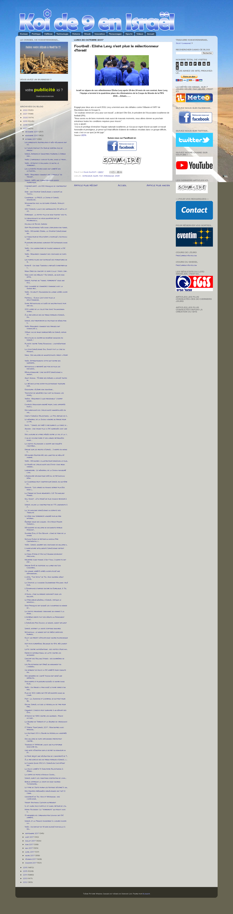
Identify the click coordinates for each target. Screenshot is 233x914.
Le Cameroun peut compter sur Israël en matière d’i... (46, 482)
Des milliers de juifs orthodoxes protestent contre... (43, 740)
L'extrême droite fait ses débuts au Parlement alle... (44, 618)
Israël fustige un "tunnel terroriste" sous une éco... (45, 281)
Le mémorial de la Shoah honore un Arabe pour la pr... (45, 420)
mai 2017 (29, 848)
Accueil (150, 34)
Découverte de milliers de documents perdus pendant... (43, 528)
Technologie (62, 34)
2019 (25, 121)
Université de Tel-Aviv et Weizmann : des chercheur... (42, 797)
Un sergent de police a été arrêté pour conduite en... (45, 671)
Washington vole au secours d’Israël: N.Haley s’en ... (44, 204)
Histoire (76, 34)
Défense (48, 34)
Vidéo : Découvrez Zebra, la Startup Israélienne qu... (45, 232)
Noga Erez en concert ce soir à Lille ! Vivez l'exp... (46, 271)
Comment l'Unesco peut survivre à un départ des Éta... (45, 711)
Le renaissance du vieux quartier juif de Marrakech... (42, 219)
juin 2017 (29, 844)
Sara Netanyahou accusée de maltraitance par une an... (45, 304)
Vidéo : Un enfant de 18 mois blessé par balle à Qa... (45, 828)
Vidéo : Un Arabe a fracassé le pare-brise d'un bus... (45, 688)
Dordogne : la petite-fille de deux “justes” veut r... (46, 214)
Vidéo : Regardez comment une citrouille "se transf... (43, 175)
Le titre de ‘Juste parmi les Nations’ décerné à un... (46, 787)
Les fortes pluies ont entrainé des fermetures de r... (46, 260)
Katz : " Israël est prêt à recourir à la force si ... (46, 425)
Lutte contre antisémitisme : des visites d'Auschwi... (46, 649)
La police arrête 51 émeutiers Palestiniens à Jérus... (44, 770)
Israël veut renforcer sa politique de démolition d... (45, 321)
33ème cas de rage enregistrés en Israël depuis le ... (45, 333)
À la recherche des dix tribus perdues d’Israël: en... (45, 316)
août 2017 (29, 837)
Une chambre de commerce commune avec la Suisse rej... (44, 287)
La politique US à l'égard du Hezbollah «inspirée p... (46, 734)
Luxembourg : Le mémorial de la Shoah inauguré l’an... (45, 471)
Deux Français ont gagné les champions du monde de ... (46, 606)
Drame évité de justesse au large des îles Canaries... (43, 566)
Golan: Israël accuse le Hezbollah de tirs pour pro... (45, 705)
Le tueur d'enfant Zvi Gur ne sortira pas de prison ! (44, 149)
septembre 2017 (32, 833)
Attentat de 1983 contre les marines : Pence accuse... (44, 717)
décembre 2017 (32, 131)
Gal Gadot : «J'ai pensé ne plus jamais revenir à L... (46, 500)
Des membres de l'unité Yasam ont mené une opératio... (43, 677)
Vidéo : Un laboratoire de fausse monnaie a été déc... (45, 249)
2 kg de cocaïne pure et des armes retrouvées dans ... (44, 439)
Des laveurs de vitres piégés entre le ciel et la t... (46, 434)
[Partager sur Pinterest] (121, 172)
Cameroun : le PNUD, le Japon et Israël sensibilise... (42, 198)
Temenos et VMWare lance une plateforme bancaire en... (43, 745)
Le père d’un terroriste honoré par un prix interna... (43, 517)
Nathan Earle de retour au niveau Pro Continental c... (41, 540)
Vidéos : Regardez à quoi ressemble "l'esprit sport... (44, 399)
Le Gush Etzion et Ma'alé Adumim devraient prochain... (43, 555)
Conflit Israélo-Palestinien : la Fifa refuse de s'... (46, 416)
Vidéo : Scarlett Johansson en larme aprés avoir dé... (46, 293)
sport (117, 176)
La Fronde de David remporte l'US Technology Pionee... (45, 494)
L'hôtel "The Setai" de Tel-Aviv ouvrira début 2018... (44, 578)
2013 (25, 878)
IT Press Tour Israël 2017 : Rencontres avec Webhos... (44, 728)
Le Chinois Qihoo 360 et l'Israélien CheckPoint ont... (45, 764)
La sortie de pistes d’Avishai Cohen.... (40, 774)
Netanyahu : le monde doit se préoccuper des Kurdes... (44, 633)
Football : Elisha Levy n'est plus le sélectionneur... (40, 298)
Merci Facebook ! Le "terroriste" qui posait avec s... (45, 810)
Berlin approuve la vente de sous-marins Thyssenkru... (42, 782)
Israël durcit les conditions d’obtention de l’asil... (45, 778)
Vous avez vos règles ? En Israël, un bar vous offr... (44, 276)
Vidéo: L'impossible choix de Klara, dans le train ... (46, 159)
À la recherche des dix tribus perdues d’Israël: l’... (46, 759)
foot (101, 176)
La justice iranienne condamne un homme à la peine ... (44, 612)
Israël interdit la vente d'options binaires (43, 628)
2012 (25, 882)
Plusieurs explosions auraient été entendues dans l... (46, 243)
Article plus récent (86, 185)
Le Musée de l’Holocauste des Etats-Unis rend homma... (45, 465)
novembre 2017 (32, 135)
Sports (129, 34)
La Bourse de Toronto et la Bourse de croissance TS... (46, 722)
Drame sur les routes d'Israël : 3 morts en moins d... (46, 450)
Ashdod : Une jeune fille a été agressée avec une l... (46, 429)
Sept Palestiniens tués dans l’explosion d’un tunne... (46, 227)
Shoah (87, 34)
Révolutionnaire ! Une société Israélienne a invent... (43, 373)
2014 (25, 875)
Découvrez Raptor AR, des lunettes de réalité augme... (44, 456)
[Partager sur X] (115, 172)
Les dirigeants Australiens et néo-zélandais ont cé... (46, 143)
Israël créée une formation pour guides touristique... (42, 181)
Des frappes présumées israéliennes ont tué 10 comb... (45, 792)
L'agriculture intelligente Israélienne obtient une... (44, 549)
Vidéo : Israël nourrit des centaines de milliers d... (46, 544)
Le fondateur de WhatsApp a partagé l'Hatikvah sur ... (46, 238)
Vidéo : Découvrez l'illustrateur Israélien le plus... (46, 461)
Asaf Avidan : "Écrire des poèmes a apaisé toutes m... (46, 379)
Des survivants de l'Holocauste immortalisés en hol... (45, 411)
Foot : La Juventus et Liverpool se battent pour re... (45, 700)
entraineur (87, 176)
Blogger (146, 893)
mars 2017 (30, 855)
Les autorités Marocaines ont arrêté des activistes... (43, 170)
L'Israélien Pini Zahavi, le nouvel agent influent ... (46, 624)
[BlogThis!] (113, 172)
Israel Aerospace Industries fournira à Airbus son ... (45, 155)
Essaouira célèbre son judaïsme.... (39, 389)
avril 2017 (30, 852)
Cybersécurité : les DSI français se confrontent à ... (46, 187)
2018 (25, 125)
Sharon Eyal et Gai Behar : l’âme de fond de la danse (45, 534)
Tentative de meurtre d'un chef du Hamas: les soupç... (44, 394)
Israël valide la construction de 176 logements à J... (46, 505)
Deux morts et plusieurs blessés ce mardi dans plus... (45, 682)
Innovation (100, 34)
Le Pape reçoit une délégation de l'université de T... (46, 756)
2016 (25, 867)
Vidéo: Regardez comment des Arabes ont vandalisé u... (42, 327)
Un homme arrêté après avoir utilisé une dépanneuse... (42, 572)
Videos (140, 34)
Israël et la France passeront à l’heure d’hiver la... (45, 822)
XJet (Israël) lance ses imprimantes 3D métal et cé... (46, 210)
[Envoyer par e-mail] (110, 172)
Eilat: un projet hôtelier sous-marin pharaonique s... (46, 639)
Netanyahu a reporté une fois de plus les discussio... (42, 367)
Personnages (115, 34)
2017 (25, 128)
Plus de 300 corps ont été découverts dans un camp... (45, 694)
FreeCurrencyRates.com (186, 255)
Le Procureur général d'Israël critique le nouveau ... (43, 601)
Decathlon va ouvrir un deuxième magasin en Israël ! (44, 339)
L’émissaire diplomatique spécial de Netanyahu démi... (45, 477)
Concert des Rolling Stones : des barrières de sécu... (44, 659)
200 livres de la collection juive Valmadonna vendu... (44, 310)
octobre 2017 (31, 139)
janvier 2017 (31, 863)
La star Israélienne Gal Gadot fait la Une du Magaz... (45, 350)
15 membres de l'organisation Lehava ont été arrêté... (44, 816)
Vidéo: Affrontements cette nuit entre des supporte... (43, 361)
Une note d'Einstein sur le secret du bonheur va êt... (45, 751)
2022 (25, 110)
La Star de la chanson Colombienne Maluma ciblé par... (46, 583)
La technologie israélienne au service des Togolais (43, 511)
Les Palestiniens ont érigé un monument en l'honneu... (43, 665)
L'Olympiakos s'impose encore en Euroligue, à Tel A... (46, 589)
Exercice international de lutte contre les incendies (43, 654)
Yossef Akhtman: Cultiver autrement (40, 802)
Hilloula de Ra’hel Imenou (36, 224)
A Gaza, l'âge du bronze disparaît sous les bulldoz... (43, 595)
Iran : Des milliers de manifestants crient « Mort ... (46, 356)
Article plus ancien (158, 185)
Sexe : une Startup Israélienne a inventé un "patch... (43, 192)
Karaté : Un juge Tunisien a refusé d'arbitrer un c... (46, 266)
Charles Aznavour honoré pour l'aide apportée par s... (45, 405)
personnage (109, 176)
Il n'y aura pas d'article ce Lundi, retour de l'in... (46, 806)
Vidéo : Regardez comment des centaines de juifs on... (45, 255)
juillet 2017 (30, 841)
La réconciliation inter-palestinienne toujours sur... (45, 384)
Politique (36, 34)
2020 (25, 117)
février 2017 (31, 859)
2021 (25, 113)
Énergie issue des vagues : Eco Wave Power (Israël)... (43, 523)
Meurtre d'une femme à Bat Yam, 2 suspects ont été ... (45, 560)
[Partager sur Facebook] (118, 172)
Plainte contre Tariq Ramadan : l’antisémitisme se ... (45, 344)
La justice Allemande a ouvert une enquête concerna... (43, 444)
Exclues (24, 34)
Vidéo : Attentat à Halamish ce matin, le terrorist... (42, 164)
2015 (25, 871)
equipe (95, 176)
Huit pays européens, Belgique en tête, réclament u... (46, 644)
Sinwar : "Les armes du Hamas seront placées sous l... (45, 488)
